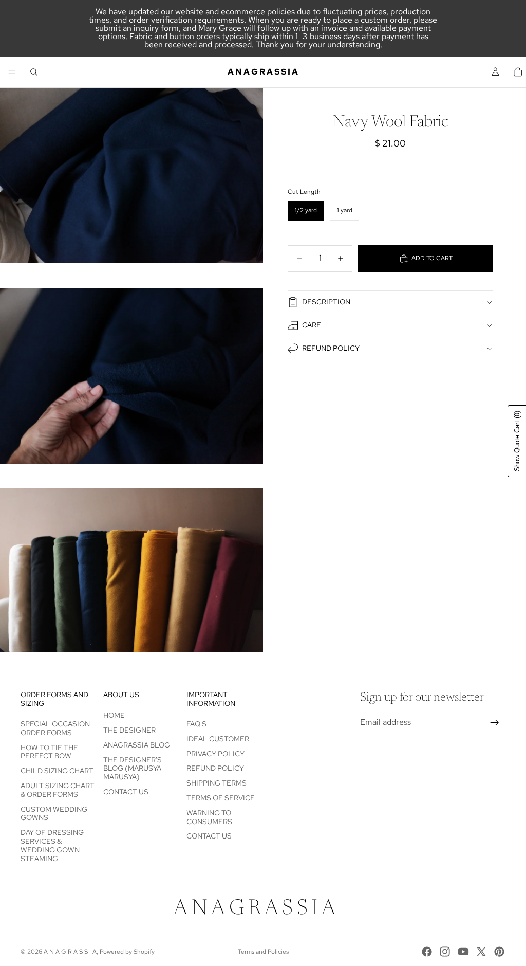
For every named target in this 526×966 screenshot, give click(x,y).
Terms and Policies (263, 951)
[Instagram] (445, 951)
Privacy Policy (215, 753)
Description (326, 301)
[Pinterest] (499, 951)
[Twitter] (481, 951)
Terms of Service (220, 798)
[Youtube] (463, 951)
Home (114, 715)
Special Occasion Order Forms (55, 728)
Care (311, 325)
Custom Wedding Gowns (54, 813)
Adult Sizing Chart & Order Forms (58, 790)
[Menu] (12, 72)
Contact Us (125, 791)
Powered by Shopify (127, 951)
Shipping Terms (216, 783)
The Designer (129, 730)
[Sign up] (494, 723)
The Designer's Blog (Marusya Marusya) (132, 768)
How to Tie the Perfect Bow (49, 752)
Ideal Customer (217, 738)
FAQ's (196, 723)
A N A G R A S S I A (70, 951)
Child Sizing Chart (57, 770)
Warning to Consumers (209, 817)
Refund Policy (331, 348)
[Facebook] (427, 951)
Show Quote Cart (517, 441)
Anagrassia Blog (136, 745)
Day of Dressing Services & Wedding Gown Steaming (52, 845)
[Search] (34, 72)
